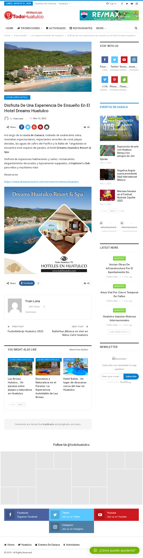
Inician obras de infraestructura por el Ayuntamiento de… (119, 268)
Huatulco (63, 3)
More (100, 28)
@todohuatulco (78, 445)
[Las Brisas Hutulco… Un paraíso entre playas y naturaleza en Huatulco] (20, 366)
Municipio (119, 258)
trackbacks (48, 424)
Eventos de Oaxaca (45, 3)
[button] (115, 550)
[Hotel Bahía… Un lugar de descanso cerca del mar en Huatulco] (75, 366)
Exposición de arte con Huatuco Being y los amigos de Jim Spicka (119, 153)
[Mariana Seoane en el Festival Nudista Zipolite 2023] (107, 195)
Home (9, 28)
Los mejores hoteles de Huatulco (17, 97)
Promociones (30, 28)
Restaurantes (82, 28)
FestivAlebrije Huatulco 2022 (25, 331)
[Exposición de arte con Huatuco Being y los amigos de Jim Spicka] (107, 150)
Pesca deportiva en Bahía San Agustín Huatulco (119, 125)
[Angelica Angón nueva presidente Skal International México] (107, 174)
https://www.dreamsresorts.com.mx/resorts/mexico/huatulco (41, 181)
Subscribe (131, 376)
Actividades (57, 28)
